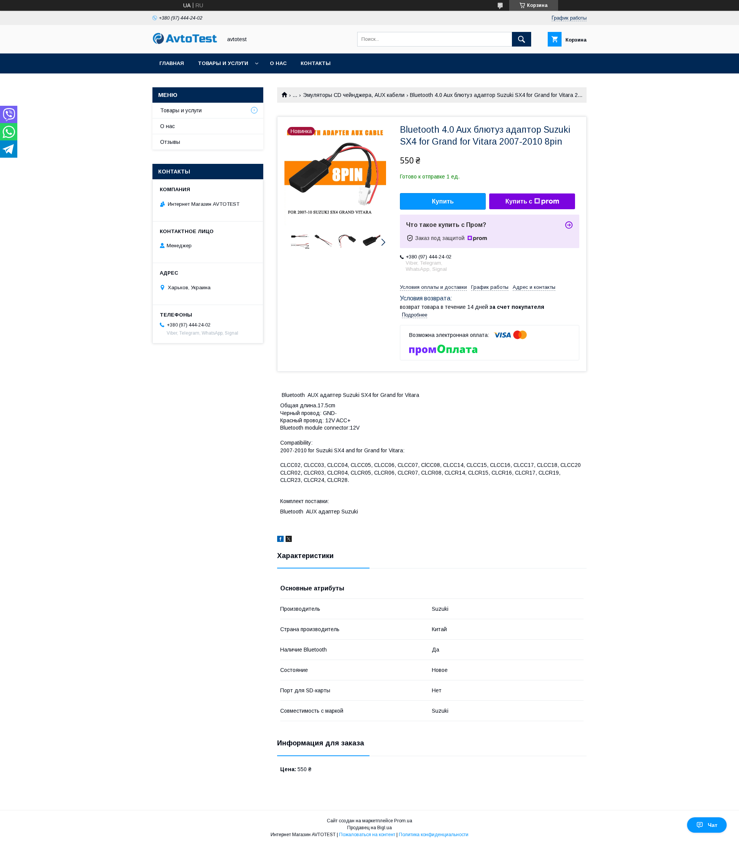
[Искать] (521, 39)
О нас (278, 63)
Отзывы (170, 142)
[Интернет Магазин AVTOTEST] (185, 43)
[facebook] (280, 540)
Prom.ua (403, 820)
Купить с (518, 201)
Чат (712, 825)
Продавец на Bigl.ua (369, 827)
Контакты (316, 63)
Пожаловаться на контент (367, 834)
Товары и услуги (223, 63)
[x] (289, 540)
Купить (443, 201)
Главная (171, 63)
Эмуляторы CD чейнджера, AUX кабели (354, 95)
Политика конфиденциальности (433, 834)
